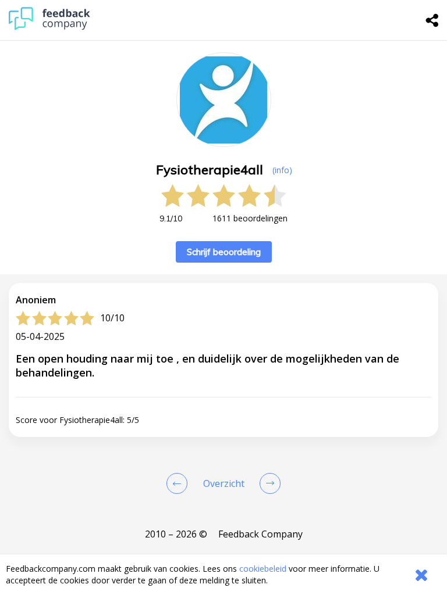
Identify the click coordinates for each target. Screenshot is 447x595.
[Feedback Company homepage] (49, 27)
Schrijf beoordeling (224, 251)
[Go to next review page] (268, 483)
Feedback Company (260, 534)
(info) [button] (282, 169)
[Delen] (432, 20)
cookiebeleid (262, 568)
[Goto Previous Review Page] (179, 483)
